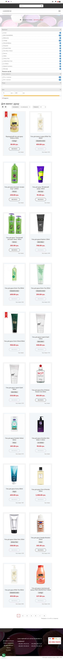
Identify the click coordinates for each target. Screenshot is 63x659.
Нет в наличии (7, 79)
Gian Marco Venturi (8, 50)
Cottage (5, 40)
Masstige (5, 68)
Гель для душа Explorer (41, 239)
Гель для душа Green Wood (14, 341)
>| (44, 615)
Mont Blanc (41, 242)
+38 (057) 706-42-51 (23, 643)
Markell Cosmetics (7, 66)
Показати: (36, 107)
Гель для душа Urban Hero (14, 539)
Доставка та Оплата (8, 640)
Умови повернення (8, 643)
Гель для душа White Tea (14, 590)
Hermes (5, 53)
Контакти (8, 650)
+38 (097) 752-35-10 (36, 646)
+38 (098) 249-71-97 (36, 643)
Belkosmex (6, 38)
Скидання (5, 98)
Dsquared (5, 45)
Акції (8, 638)
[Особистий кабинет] (53, 1)
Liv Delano (5, 63)
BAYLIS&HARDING (8, 35)
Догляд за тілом (27, 19)
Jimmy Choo (6, 58)
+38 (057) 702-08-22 (23, 646)
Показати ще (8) (6, 71)
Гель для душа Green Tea (14, 288)
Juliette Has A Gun (7, 61)
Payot (14, 491)
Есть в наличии (7, 77)
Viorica (14, 191)
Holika (4, 56)
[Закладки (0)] (55, 1)
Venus (14, 442)
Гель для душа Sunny (14, 489)
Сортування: (16, 107)
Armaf (4, 32)
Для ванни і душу (38, 19)
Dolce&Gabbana (7, 43)
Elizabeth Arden (7, 48)
